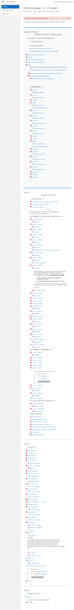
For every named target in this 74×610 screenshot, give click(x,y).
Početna (57, 11)
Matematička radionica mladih (46, 11)
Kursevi (35, 11)
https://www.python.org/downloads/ (50, 51)
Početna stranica (27, 11)
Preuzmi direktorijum (44, 381)
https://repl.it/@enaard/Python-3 (44, 48)
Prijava (70, 1)
